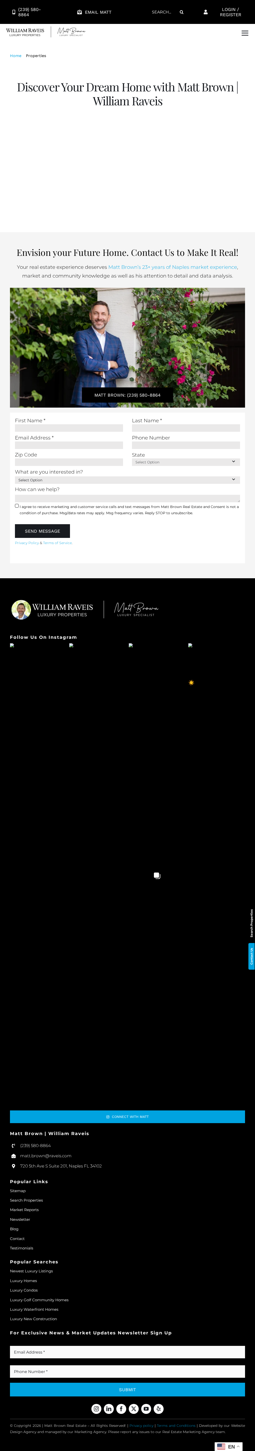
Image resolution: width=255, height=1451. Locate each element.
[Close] (211, 642)
